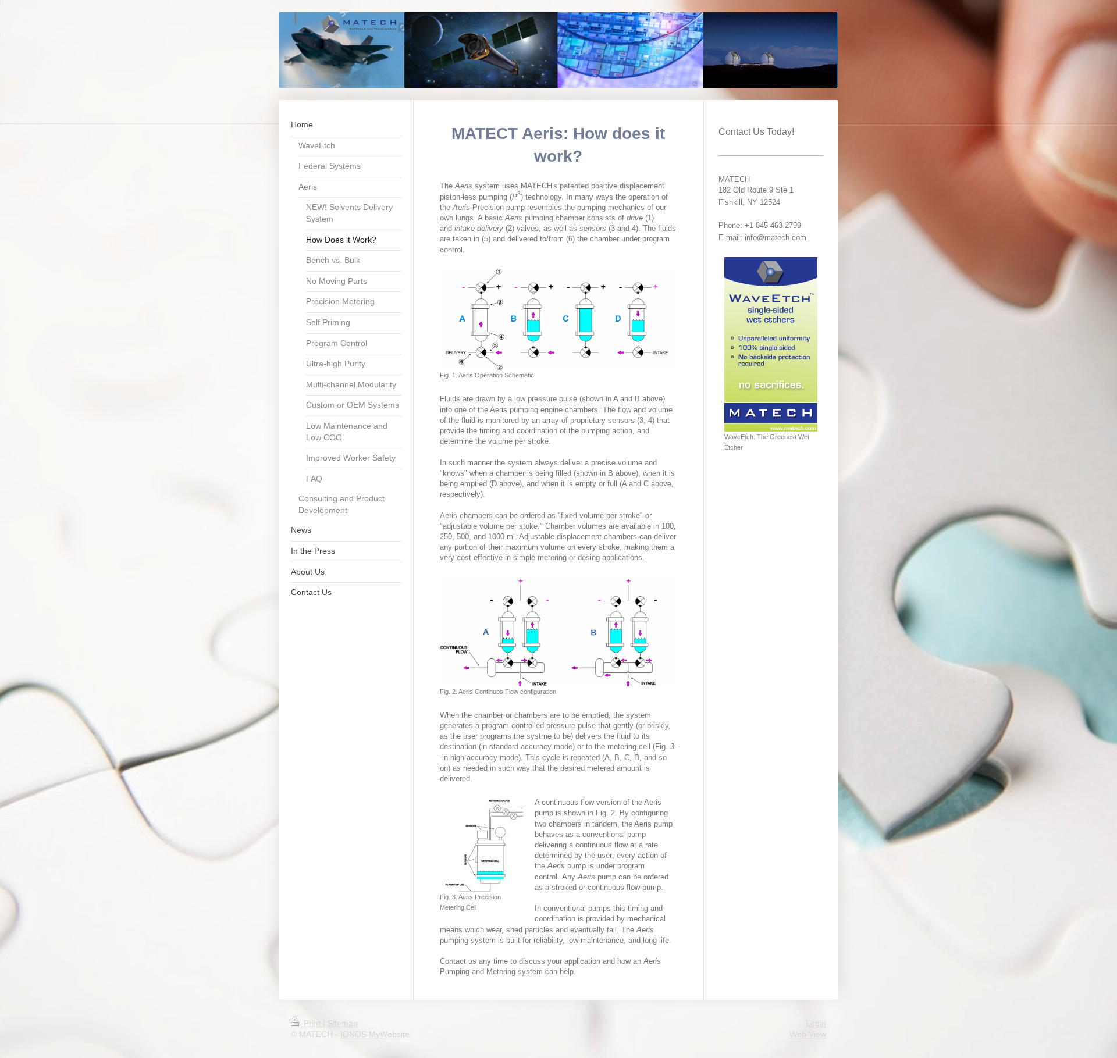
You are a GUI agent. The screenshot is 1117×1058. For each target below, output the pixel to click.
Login (816, 1023)
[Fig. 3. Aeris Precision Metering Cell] (481, 846)
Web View (807, 1034)
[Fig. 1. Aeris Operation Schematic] (558, 320)
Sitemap (343, 1023)
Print (312, 1023)
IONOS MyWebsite (375, 1034)
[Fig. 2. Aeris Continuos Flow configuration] (558, 631)
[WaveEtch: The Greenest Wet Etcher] (770, 344)
